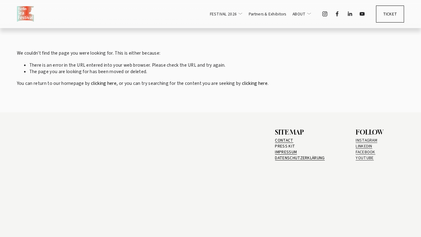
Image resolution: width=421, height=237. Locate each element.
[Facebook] (337, 14)
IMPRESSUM (286, 152)
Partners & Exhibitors (267, 14)
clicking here (103, 83)
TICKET (390, 14)
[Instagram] (325, 14)
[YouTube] (362, 14)
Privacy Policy (36, 217)
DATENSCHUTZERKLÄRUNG (300, 158)
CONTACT (284, 140)
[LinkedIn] (350, 14)
